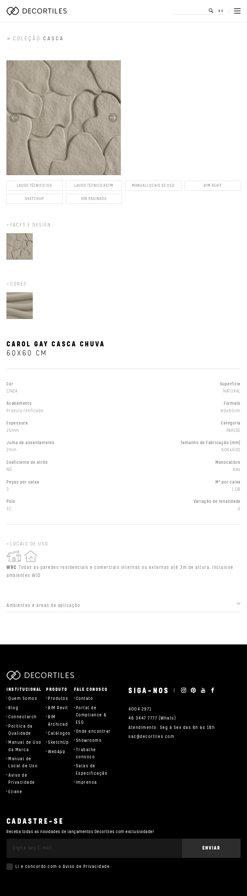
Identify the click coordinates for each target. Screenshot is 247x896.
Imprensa (86, 782)
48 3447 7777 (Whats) (152, 718)
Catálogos (59, 733)
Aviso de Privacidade (86, 866)
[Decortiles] (36, 10)
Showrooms (89, 740)
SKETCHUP (34, 198)
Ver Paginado (94, 198)
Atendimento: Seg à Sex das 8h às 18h (171, 727)
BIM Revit (212, 185)
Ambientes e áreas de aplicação (43, 605)
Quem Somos (22, 698)
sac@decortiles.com (151, 736)
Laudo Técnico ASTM (93, 185)
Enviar (211, 848)
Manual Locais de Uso (153, 185)
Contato (84, 698)
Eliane (15, 791)
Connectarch (22, 717)
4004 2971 (140, 709)
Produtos (58, 698)
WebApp (56, 751)
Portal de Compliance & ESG (91, 715)
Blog (13, 708)
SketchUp (58, 742)
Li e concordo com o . (63, 866)
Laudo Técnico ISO (34, 185)
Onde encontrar (93, 731)
